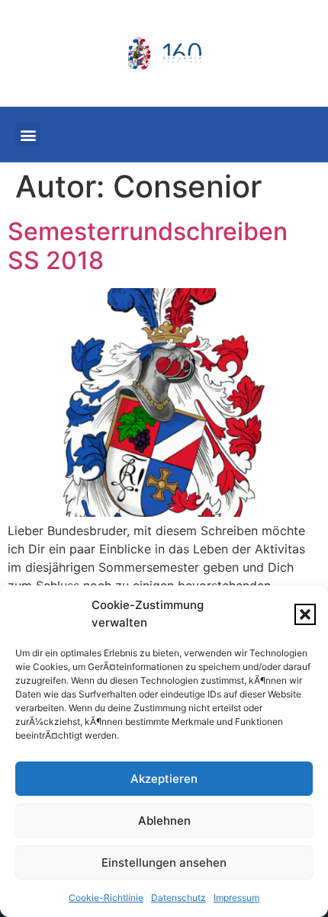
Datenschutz (178, 897)
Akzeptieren (164, 778)
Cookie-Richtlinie (106, 897)
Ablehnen (164, 820)
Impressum (236, 897)
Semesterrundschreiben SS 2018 (148, 245)
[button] (305, 614)
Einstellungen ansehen (164, 862)
